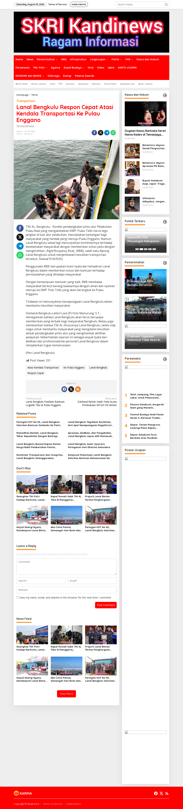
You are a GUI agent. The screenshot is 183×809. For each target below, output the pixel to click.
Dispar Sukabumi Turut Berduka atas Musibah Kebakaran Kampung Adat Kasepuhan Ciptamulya (146, 436)
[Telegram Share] (107, 132)
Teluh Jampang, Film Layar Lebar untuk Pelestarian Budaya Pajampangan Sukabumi (146, 396)
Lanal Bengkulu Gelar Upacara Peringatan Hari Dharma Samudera (89, 446)
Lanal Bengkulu (98, 367)
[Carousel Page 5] (154, 249)
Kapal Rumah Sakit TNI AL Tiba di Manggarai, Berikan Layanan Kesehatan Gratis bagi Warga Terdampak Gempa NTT (66, 498)
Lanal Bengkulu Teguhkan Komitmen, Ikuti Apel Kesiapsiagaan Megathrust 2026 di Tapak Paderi (90, 424)
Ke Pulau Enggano (74, 367)
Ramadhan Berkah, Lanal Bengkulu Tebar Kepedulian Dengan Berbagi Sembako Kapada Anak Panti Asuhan (38, 434)
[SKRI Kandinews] (91, 31)
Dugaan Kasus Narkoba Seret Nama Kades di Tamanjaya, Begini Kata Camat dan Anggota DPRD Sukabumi (145, 132)
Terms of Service (52, 803)
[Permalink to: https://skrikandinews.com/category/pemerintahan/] (165, 263)
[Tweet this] (100, 132)
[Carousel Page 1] (137, 249)
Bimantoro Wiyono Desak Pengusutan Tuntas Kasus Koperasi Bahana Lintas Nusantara (153, 147)
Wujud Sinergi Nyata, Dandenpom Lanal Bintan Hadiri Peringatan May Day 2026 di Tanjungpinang (31, 529)
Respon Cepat (36, 373)
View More (66, 693)
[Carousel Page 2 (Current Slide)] (141, 249)
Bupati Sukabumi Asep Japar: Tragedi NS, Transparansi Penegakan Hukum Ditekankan (154, 182)
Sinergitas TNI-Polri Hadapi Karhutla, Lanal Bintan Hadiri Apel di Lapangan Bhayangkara (31, 498)
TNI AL (19, 134)
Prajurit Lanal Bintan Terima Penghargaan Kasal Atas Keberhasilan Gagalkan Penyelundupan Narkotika (100, 498)
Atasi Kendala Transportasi (43, 367)
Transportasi (25, 101)
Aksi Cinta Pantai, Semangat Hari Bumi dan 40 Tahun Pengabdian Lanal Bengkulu (66, 529)
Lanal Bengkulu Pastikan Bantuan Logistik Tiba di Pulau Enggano (45, 402)
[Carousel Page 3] (145, 249)
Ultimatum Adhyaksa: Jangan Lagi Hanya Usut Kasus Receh (153, 200)
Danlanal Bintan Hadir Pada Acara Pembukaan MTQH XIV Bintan (97, 402)
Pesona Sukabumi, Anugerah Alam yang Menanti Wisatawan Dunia (147, 406)
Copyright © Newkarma (26, 803)
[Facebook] (64, 389)
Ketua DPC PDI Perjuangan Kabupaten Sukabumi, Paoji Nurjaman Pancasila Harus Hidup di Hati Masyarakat (145, 239)
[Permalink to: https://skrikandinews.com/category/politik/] (165, 222)
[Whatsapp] (113, 132)
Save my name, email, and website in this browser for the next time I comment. (65, 597)
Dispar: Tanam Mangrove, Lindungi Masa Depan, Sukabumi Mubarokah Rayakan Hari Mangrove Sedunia (145, 426)
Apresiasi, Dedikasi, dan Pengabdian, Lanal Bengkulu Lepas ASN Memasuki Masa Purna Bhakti (90, 434)
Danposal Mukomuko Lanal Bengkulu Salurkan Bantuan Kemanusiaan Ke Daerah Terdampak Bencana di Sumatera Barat (90, 456)
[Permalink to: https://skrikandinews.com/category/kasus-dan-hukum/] (165, 95)
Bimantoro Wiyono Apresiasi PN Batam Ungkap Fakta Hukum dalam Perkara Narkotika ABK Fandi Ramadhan (154, 164)
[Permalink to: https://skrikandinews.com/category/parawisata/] (165, 359)
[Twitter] (71, 389)
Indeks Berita (73, 803)
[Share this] (94, 132)
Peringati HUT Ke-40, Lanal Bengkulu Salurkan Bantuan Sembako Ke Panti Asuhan (38, 424)
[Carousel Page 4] (150, 249)
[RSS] (78, 389)
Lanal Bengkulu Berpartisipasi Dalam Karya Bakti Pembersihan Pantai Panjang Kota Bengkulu (38, 446)
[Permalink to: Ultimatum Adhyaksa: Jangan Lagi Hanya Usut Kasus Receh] (132, 203)
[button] (166, 4)
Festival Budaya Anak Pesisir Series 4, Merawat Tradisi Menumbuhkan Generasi (147, 416)
